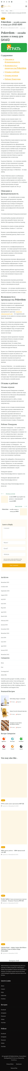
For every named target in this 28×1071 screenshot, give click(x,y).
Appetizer (4, 741)
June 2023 (3, 641)
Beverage (12, 741)
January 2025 (4, 624)
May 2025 (3, 607)
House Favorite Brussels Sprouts (18, 711)
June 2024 (3, 637)
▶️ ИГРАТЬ (14, 47)
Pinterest (3, 1016)
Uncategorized (5, 671)
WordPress (14, 1060)
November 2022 (5, 654)
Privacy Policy (10, 1064)
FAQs (2, 992)
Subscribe (3, 995)
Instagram (3, 1013)
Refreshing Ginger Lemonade (17, 698)
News (3, 18)
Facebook (3, 1009)
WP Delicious (14, 1058)
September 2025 (5, 591)
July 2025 (3, 599)
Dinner (12, 749)
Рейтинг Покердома (13, 79)
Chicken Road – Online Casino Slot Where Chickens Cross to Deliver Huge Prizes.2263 (13, 949)
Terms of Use (14, 1068)
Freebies (3, 998)
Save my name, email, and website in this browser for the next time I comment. (13, 560)
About (2, 986)
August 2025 (4, 595)
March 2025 (4, 616)
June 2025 (3, 603)
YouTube (3, 1022)
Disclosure (19, 1064)
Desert (3, 749)
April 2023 (3, 646)
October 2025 (4, 586)
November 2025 (5, 582)
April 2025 (3, 612)
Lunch (21, 749)
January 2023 (4, 650)
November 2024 (5, 633)
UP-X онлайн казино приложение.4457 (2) (12, 803)
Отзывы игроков (11, 75)
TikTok (2, 1019)
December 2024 (5, 629)
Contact (3, 989)
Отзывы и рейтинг (12, 72)
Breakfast (21, 741)
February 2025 (4, 620)
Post (2, 667)
